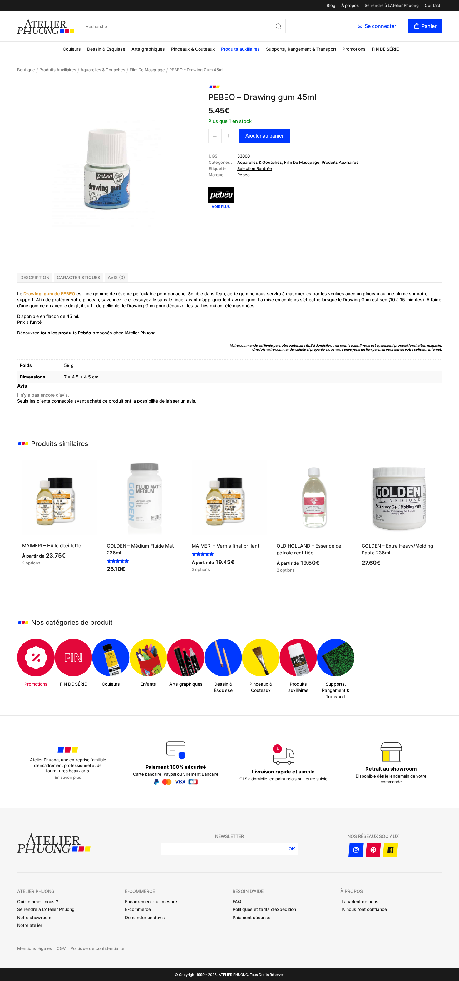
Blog (331, 5)
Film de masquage (147, 69)
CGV (61, 948)
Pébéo (243, 174)
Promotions (354, 49)
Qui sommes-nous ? (37, 901)
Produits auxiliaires (240, 49)
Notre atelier (29, 925)
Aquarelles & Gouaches (103, 69)
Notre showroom (34, 917)
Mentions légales (34, 948)
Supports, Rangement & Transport (301, 49)
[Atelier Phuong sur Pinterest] (373, 850)
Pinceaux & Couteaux (193, 49)
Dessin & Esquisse (106, 49)
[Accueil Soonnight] (45, 26)
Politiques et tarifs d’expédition (264, 909)
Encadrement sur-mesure (151, 901)
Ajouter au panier (264, 135)
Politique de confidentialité (97, 948)
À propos (350, 5)
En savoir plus (68, 777)
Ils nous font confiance (363, 909)
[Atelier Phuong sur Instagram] (356, 850)
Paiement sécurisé (251, 917)
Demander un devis (145, 917)
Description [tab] (34, 277)
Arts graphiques (148, 49)
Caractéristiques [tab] (78, 277)
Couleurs (72, 49)
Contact (432, 5)
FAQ (237, 901)
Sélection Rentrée (254, 168)
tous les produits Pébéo (66, 332)
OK (292, 848)
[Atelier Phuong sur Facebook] (390, 850)
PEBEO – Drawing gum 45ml (196, 69)
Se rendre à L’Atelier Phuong (392, 5)
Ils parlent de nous (359, 901)
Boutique (26, 69)
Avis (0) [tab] (116, 277)
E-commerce (138, 909)
